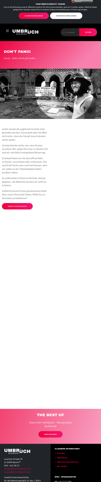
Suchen (88, 32)
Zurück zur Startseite (17, 206)
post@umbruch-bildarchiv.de (17, 468)
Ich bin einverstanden (34, 16)
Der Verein (62, 466)
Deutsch (78, 1)
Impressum (62, 457)
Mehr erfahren (50, 434)
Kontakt (61, 453)
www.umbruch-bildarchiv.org (17, 472)
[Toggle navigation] (7, 30)
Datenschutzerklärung (66, 16)
